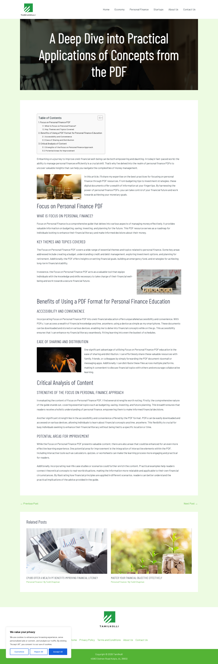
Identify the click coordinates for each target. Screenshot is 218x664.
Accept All (58, 651)
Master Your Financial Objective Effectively (136, 578)
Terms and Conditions (109, 639)
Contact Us (189, 9)
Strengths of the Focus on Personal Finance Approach (69, 147)
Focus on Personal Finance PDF (55, 122)
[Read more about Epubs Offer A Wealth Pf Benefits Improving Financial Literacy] (66, 550)
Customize (19, 651)
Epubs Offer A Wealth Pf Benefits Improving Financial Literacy (62, 578)
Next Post (191, 503)
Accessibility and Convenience (58, 136)
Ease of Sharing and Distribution (59, 140)
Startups (158, 9)
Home (106, 9)
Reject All (38, 651)
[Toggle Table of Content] (98, 117)
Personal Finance (139, 9)
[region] (38, 642)
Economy (119, 9)
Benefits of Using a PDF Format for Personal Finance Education (71, 133)
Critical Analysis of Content (53, 143)
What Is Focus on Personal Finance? (60, 126)
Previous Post (29, 503)
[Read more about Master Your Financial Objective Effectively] (151, 550)
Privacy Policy (87, 639)
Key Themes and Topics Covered (59, 129)
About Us (173, 9)
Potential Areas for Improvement (60, 150)
